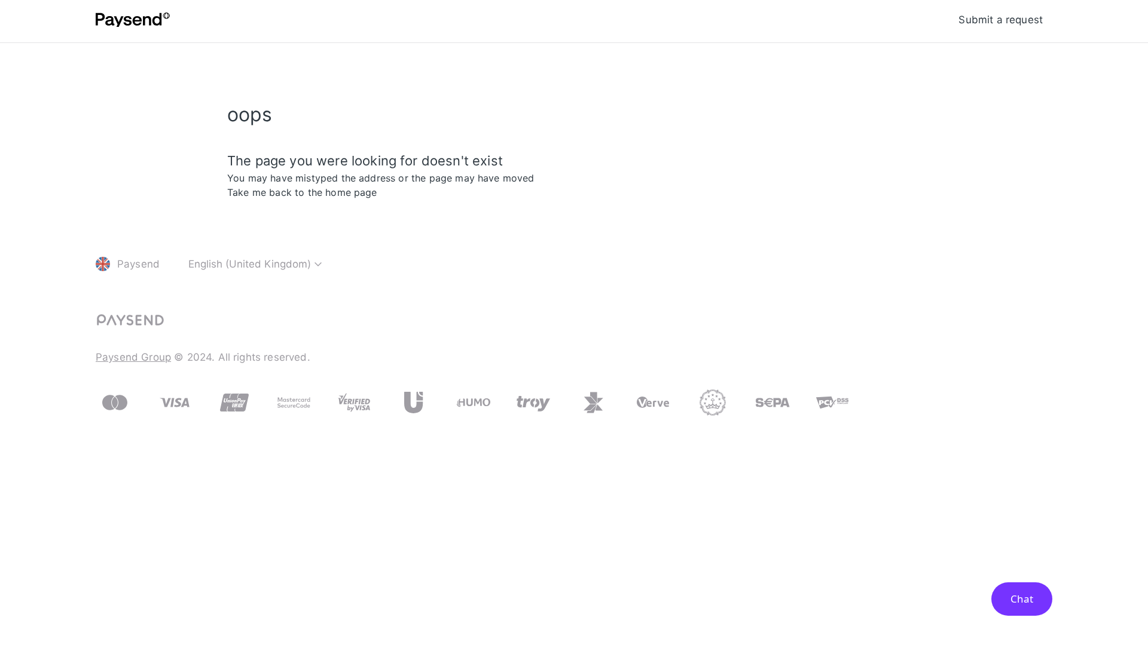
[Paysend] (133, 21)
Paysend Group (133, 357)
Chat (1021, 599)
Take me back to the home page (302, 192)
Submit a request (1000, 20)
